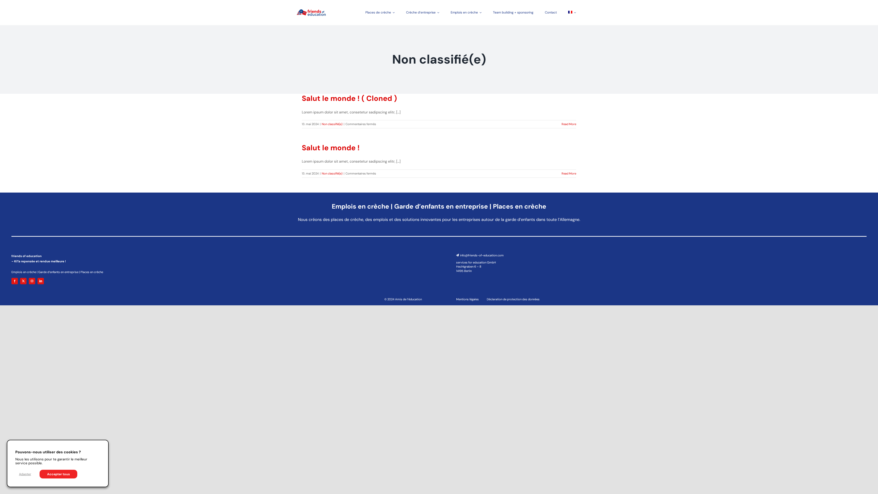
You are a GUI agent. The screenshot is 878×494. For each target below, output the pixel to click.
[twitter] (23, 281)
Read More (569, 124)
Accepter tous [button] (58, 474)
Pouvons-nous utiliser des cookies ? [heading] (48, 452)
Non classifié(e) (332, 124)
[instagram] (32, 281)
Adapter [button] (25, 474)
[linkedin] (40, 281)
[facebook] (14, 281)
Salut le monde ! (331, 148)
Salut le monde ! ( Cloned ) (349, 98)
